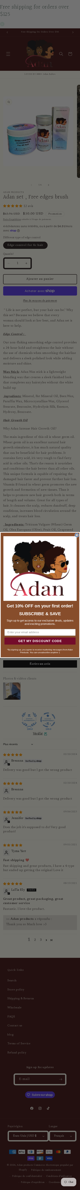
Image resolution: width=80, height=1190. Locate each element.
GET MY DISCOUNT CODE (40, 641)
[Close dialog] (77, 535)
